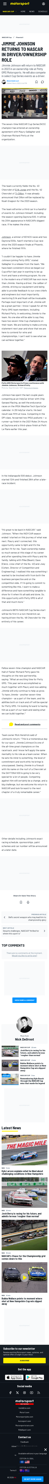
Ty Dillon (19, 193)
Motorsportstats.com (25, 1425)
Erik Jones (20, 189)
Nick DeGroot (13, 81)
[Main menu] (5, 4)
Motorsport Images (31, 388)
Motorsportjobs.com (24, 1417)
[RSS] (38, 1392)
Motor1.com (24, 1412)
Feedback (25, 1442)
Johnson (6, 236)
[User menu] (43, 4)
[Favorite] (36, 82)
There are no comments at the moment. (24, 954)
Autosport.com (24, 1421)
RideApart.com (24, 1430)
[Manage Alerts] (28, 902)
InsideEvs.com (24, 1408)
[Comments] (43, 82)
